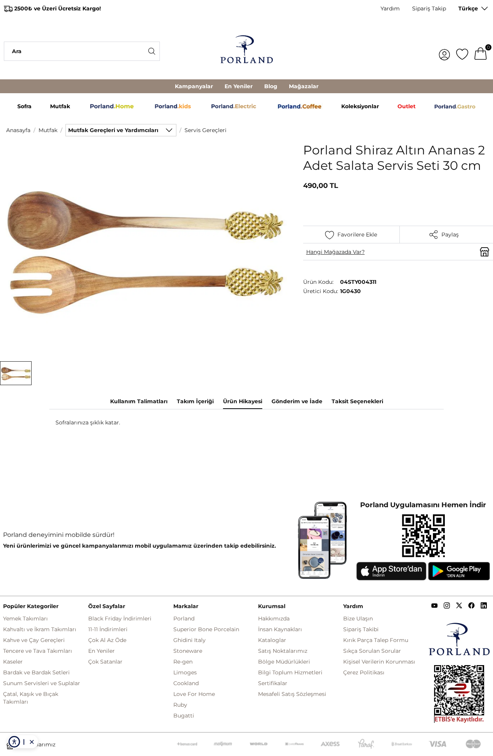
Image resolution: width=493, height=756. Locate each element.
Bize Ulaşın (358, 618)
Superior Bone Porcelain (206, 629)
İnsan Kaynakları (280, 629)
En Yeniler (239, 86)
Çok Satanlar (105, 661)
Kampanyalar (194, 86)
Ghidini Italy (189, 640)
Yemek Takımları (25, 618)
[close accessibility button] (31, 742)
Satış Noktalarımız (282, 650)
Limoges (185, 672)
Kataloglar (272, 640)
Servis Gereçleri (205, 130)
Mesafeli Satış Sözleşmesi (292, 694)
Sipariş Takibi (361, 629)
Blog (270, 86)
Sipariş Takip (429, 8)
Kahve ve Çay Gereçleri (34, 640)
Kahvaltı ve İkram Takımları (39, 629)
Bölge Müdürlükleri (284, 661)
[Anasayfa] (247, 51)
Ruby (180, 704)
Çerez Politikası (363, 672)
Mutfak (48, 130)
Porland (184, 618)
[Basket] (480, 51)
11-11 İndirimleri (107, 629)
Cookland (186, 683)
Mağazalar (304, 86)
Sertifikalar (272, 683)
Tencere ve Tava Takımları (37, 650)
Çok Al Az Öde (107, 640)
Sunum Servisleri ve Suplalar (41, 683)
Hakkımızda (274, 618)
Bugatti (183, 715)
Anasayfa (18, 130)
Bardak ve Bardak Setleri (36, 672)
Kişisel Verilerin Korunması (379, 661)
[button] (16, 373)
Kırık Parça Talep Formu (375, 640)
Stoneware (187, 650)
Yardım (390, 8)
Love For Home (194, 694)
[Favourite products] (462, 51)
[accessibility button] (14, 742)
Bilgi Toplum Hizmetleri (290, 672)
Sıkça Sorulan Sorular (372, 650)
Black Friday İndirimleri (119, 618)
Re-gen (183, 661)
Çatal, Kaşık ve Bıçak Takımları (30, 698)
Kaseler (13, 661)
